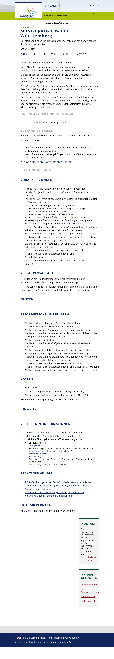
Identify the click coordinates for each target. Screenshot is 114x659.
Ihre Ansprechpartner (90, 590)
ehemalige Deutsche (38, 454)
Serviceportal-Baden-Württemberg (56, 23)
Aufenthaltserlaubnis (70, 223)
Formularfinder (89, 584)
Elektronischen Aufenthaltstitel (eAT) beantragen (52, 435)
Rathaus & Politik (50, 16)
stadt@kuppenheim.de (90, 558)
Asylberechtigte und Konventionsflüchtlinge (49, 464)
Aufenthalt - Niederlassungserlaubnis (49, 122)
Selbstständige (35, 456)
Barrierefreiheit (38, 637)
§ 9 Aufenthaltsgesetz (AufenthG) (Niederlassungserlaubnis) (58, 482)
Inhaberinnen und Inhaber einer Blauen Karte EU (51, 451)
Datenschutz (21, 637)
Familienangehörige (38, 459)
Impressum (54, 637)
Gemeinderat (88, 596)
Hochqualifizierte (36, 446)
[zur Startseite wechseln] (28, 17)
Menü (95, 13)
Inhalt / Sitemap (71, 637)
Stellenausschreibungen (93, 601)
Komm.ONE (68, 642)
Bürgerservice (62, 16)
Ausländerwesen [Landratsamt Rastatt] (46, 162)
